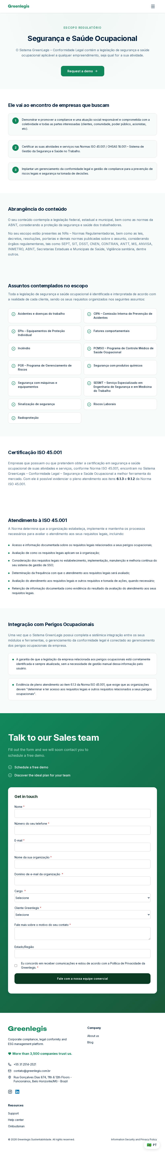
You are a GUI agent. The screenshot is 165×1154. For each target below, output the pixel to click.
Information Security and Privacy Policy (134, 1139)
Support (13, 1113)
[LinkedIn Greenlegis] (17, 1092)
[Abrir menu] (153, 6)
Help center (16, 1119)
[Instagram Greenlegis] (10, 1092)
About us (93, 1036)
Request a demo (80, 71)
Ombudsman (16, 1126)
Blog (90, 1042)
